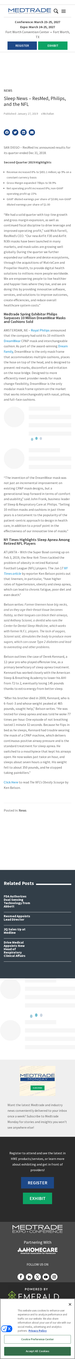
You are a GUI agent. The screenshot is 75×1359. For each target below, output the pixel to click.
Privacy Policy (38, 1331)
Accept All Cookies (37, 1351)
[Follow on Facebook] (21, 1277)
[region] (37, 1329)
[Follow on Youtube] (45, 1277)
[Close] (70, 1304)
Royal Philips (40, 330)
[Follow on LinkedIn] (29, 1277)
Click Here (11, 782)
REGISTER (22, 46)
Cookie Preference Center (37, 1339)
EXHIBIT (53, 46)
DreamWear (12, 341)
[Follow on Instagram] (54, 1277)
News (8, 90)
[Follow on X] (37, 1277)
